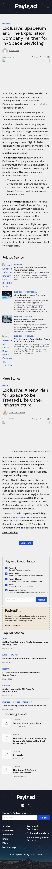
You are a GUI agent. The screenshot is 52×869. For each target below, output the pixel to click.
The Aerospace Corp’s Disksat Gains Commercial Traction (31, 340)
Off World (18, 755)
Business (6, 23)
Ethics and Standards (38, 833)
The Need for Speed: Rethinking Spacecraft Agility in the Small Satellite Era (30, 741)
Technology (29, 336)
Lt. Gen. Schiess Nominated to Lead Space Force (21, 673)
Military (28, 316)
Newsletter (8, 830)
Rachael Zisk (14, 51)
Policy (5, 385)
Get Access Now (12, 626)
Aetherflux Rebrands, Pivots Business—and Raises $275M (25, 643)
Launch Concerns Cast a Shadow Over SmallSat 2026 (30, 268)
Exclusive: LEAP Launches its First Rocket (24, 658)
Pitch (5, 843)
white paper (19, 517)
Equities (16, 702)
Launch (5, 655)
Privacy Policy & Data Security (38, 839)
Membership (9, 847)
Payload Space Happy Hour (27, 723)
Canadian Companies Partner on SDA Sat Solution (30, 296)
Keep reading (10, 532)
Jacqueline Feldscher (17, 413)
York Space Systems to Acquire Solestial (24, 705)
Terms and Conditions (32, 828)
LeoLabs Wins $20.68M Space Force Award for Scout (28, 320)
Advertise (7, 834)
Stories (6, 826)
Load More (26, 543)
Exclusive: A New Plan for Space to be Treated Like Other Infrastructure (25, 397)
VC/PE (4, 638)
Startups (14, 655)
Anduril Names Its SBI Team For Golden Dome (18, 690)
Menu (48, 6)
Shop (5, 839)
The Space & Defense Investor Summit (24, 771)
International (31, 292)
